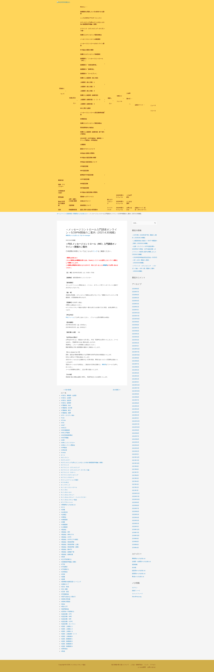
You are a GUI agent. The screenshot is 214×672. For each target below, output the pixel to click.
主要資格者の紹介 (61, 192)
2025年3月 (135, 340)
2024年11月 (135, 352)
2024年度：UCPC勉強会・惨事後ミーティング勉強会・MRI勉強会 (92, 139)
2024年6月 (135, 367)
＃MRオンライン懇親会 (68, 445)
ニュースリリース (153, 108)
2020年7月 (135, 508)
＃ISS (62, 423)
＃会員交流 (64, 512)
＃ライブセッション (67, 502)
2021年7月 (135, 472)
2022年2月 (135, 451)
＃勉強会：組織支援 (67, 554)
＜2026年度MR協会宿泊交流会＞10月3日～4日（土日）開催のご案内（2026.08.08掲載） (144, 260)
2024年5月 (135, 370)
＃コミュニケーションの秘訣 (69, 480)
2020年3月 (135, 520)
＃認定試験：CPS (66, 614)
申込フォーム (70, 317)
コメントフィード (137, 593)
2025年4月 (135, 337)
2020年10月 (136, 499)
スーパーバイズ (110, 208)
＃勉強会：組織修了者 (67, 552)
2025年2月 (135, 343)
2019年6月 (135, 544)
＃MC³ (63, 425)
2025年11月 (135, 316)
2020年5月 (135, 514)
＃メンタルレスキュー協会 (69, 500)
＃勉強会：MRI (65, 532)
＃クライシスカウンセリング (69, 475)
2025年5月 (135, 334)
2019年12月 (135, 529)
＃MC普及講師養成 (66, 435)
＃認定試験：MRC (66, 616)
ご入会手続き (129, 196)
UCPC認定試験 (84, 179)
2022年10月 (136, 427)
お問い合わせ (129, 208)
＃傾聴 (63, 522)
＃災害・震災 (65, 591)
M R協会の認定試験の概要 (88, 157)
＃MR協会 (64, 447)
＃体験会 (63, 517)
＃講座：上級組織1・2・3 (68, 634)
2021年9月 (135, 466)
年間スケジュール (119, 98)
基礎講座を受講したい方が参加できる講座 (92, 12)
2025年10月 (136, 319)
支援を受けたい (72, 100)
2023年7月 (135, 400)
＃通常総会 (64, 649)
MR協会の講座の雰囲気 (87, 153)
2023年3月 (135, 412)
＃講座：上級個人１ (67, 626)
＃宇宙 (63, 564)
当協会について (61, 91)
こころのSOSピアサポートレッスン (91, 18)
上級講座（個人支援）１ (87, 82)
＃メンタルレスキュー (67, 495)
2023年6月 (135, 403)
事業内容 (61, 180)
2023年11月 (135, 388)
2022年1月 (135, 454)
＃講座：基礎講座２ (67, 641)
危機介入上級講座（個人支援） (89, 78)
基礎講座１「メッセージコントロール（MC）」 (91, 59)
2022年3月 (135, 448)
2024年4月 (135, 373)
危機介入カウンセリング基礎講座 (90, 54)
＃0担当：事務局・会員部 (68, 395)
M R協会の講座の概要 (86, 50)
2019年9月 (135, 538)
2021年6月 (135, 475)
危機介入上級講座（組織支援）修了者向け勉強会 (92, 133)
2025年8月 (135, 325)
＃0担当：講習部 (66, 403)
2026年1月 (135, 310)
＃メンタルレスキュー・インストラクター (73, 497)
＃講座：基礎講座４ (67, 646)
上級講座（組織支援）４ (87, 104)
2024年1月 (135, 382)
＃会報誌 (63, 514)
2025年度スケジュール (120, 202)
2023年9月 (135, 394)
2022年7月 (135, 436)
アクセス (152, 664)
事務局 (105, 265)
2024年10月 (136, 355)
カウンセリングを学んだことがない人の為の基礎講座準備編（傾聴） (92, 23)
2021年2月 (135, 487)
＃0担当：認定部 (66, 400)
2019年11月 (135, 532)
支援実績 (71, 205)
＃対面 (63, 574)
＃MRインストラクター (68, 442)
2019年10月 (135, 535)
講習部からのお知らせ (138, 573)
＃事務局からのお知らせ (68, 505)
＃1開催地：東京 (66, 410)
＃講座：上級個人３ (67, 631)
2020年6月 (135, 511)
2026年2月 (135, 307)
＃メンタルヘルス (66, 492)
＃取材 (63, 557)
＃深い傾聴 (64, 589)
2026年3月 (135, 304)
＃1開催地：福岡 (66, 413)
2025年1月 (135, 346)
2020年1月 (135, 526)
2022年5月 (135, 442)
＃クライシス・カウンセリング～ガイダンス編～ (75, 470)
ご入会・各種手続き (137, 664)
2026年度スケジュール (120, 196)
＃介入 (63, 507)
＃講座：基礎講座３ (67, 644)
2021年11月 (135, 460)
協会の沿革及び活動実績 (61, 203)
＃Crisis (63, 420)
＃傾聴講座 (64, 524)
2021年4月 (135, 481)
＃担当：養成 (65, 586)
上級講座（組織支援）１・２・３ (90, 99)
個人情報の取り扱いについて (120, 664)
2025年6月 (135, 331)
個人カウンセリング (110, 201)
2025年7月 (135, 328)
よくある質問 (129, 202)
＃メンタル (64, 490)
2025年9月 (135, 322)
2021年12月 (135, 457)
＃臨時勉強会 (65, 609)
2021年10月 (135, 463)
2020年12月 (136, 493)
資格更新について (85, 205)
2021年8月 (135, 469)
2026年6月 (135, 294)
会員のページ (139, 105)
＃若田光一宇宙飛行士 (67, 611)
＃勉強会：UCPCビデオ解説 (69, 539)
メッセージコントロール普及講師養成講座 (92, 113)
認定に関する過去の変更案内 (89, 209)
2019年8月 (135, 541)
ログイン (134, 587)
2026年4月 (135, 301)
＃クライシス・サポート (68, 472)
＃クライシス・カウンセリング (70, 467)
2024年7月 (135, 364)
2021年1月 (135, 490)
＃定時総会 (64, 572)
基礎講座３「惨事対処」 (87, 69)
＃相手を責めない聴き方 (68, 596)
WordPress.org (136, 596)
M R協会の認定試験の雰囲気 (88, 192)
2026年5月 (135, 297)
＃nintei (63, 452)
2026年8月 (135, 288)
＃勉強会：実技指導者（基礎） (70, 547)
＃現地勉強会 (65, 594)
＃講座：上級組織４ (67, 636)
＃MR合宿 (64, 450)
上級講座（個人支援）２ (87, 86)
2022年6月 (135, 439)
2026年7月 (135, 291)
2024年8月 (135, 361)
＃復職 (63, 577)
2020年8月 (135, 505)
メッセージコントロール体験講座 (90, 39)
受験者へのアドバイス (87, 196)
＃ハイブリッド (65, 485)
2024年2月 (135, 379)
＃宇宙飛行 (64, 567)
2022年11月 (135, 424)
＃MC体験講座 (65, 430)
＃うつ (63, 455)
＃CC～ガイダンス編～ (68, 415)
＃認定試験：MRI (66, 619)
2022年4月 (135, 445)
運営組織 (61, 197)
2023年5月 (135, 406)
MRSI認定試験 (84, 188)
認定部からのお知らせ (138, 570)
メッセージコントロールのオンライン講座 (92, 44)
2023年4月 (135, 409)
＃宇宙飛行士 (65, 569)
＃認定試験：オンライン (68, 624)
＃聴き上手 (64, 606)
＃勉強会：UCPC (66, 537)
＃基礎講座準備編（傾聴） (69, 562)
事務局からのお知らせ (72, 235)
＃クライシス (65, 465)
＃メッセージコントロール (69, 487)
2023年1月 (135, 418)
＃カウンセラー (65, 460)
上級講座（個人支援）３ (87, 91)
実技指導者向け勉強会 (87, 127)
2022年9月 (135, 430)
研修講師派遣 (73, 209)
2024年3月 (135, 376)
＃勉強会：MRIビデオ (67, 534)
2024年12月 (136, 349)
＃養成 (63, 651)
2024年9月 (135, 358)
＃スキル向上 (65, 482)
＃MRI (63, 440)
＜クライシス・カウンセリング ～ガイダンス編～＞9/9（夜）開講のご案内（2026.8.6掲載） (144, 268)
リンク (95, 251)
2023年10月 (136, 391)
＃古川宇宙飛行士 (66, 559)
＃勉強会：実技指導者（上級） (70, 544)
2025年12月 (136, 313)
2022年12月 (136, 421)
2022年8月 (135, 433)
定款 (59, 209)
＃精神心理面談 (65, 601)
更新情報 (134, 564)
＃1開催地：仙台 (66, 405)
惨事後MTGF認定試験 (86, 175)
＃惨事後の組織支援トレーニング (71, 581)
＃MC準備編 (64, 437)
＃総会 (63, 604)
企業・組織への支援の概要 (73, 200)
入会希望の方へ (128, 98)
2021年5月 (135, 478)
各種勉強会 (83, 119)
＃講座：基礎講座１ (67, 639)
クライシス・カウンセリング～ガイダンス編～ (92, 29)
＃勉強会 (63, 529)
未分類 (134, 567)
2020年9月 (135, 502)
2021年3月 (135, 484)
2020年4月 (135, 517)
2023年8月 (135, 397)
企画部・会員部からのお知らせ (141, 561)
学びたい (83, 7)
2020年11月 (135, 496)
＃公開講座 (64, 527)
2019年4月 (135, 547)
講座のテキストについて (87, 149)
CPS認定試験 (84, 166)
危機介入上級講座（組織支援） (89, 95)
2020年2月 (135, 523)
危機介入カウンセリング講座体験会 (91, 35)
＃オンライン (65, 457)
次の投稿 (116, 390)
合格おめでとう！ (85, 201)
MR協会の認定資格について (88, 162)
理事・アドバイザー (61, 185)
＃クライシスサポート (67, 477)
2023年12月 (136, 385)
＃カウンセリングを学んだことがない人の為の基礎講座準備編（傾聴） (82, 462)
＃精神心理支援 (65, 599)
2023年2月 (135, 415)
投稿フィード (136, 590)
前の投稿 (67, 390)
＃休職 (63, 509)
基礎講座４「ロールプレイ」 (89, 73)
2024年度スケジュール (120, 208)
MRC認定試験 (84, 170)
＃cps (62, 418)
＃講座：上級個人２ (67, 629)
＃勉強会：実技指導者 (67, 542)
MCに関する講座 (85, 108)
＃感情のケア (65, 584)
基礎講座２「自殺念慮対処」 (89, 65)
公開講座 (83, 144)
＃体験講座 (64, 519)
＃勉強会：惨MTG (66, 549)
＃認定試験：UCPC (67, 621)
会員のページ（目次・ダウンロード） (141, 208)
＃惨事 (63, 579)
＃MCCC (63, 428)
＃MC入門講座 (65, 432)
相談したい (110, 100)
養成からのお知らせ (138, 576)
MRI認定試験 (84, 183)
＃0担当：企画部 (66, 398)
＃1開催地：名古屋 (66, 408)
